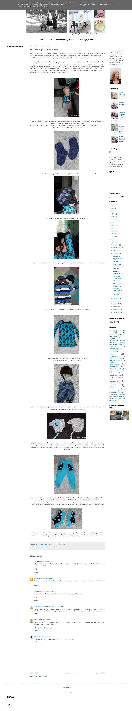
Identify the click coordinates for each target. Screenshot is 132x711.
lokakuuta (116, 250)
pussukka (112, 377)
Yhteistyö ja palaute (85, 39)
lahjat (114, 345)
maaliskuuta (116, 309)
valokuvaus (115, 394)
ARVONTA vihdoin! (118, 274)
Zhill (35, 619)
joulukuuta (116, 245)
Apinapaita (116, 268)
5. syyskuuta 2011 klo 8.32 (44, 636)
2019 (113, 219)
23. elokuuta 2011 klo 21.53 (47, 561)
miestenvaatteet (118, 360)
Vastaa (36, 572)
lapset (120, 345)
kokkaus (122, 340)
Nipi (35, 636)
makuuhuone (112, 358)
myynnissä (112, 362)
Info (50, 39)
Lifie (111, 354)
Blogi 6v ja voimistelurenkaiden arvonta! (122, 139)
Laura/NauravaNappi (40, 606)
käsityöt (122, 343)
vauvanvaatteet (117, 397)
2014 (113, 234)
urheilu (123, 393)
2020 (113, 217)
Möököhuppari (117, 281)
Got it (112, 5)
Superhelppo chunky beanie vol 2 (122, 95)
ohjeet (119, 368)
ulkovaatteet (112, 393)
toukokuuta (116, 304)
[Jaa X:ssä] (60, 544)
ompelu (54, 546)
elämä (116, 335)
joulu (123, 335)
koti (114, 343)
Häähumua (116, 271)
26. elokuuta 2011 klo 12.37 (47, 591)
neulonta (111, 368)
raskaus (111, 383)
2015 (113, 231)
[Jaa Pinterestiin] (64, 544)
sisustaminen (113, 389)
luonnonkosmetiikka (114, 356)
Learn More (104, 5)
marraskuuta (117, 247)
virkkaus (120, 398)
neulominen (48, 546)
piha (115, 375)
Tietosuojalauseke (67, 687)
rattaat (120, 383)
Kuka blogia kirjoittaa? (65, 39)
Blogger (70, 692)
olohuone (111, 370)
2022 (113, 211)
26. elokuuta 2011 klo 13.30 (56, 606)
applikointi (112, 331)
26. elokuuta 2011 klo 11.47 (45, 578)
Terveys (120, 391)
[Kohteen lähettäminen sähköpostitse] (57, 544)
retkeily (119, 385)
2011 (113, 242)
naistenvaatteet (114, 364)
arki (121, 331)
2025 (113, 205)
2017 (113, 225)
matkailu (122, 358)
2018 (113, 222)
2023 (113, 208)
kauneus (122, 337)
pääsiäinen (120, 377)
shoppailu (112, 387)
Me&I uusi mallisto (118, 283)
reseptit (111, 385)
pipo (57, 546)
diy (110, 335)
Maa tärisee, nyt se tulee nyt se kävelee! (118, 260)
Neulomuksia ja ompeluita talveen (118, 265)
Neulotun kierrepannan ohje (121, 104)
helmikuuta (116, 312)
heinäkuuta (116, 298)
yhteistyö (112, 400)
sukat (110, 391)
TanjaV (36, 578)
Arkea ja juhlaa (117, 286)
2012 (113, 239)
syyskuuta (116, 253)
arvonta (111, 333)
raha (110, 379)
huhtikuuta (116, 306)
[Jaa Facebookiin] (62, 544)
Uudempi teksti (34, 673)
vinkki (111, 398)
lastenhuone (112, 346)
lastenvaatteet (40, 546)
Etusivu (41, 39)
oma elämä (121, 370)
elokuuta (115, 256)
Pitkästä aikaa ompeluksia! (117, 277)
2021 (113, 214)
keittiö (113, 339)
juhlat (115, 337)
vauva (123, 394)
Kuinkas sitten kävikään (116, 293)
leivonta (118, 351)
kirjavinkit (120, 338)
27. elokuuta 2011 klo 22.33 (44, 619)
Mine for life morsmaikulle (117, 289)
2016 (113, 228)
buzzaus (120, 333)
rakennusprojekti (115, 381)
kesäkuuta (116, 301)
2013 (113, 236)
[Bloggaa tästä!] (59, 544)
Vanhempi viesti (100, 673)
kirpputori (112, 340)
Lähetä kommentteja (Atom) (40, 676)
